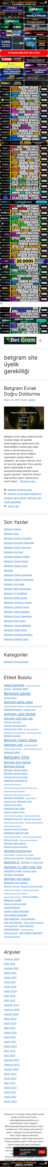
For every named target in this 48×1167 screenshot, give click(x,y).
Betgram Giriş (11, 533)
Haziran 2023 (11, 1069)
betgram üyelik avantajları (15, 904)
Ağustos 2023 (11, 1060)
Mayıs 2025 (10, 973)
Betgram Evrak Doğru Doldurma (22, 391)
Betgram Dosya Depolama (18, 616)
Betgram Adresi (12, 529)
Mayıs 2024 (10, 1018)
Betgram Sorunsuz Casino (18, 602)
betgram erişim (30, 745)
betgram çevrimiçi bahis (31, 890)
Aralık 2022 (10, 1096)
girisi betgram (28, 919)
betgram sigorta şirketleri (25, 855)
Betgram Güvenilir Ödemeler (19, 543)
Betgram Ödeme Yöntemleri (19, 579)
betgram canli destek (20, 714)
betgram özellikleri (30, 897)
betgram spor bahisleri (14, 858)
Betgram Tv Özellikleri (15, 593)
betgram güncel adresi (16, 773)
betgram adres (20, 688)
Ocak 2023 (10, 1092)
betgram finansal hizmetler (13, 749)
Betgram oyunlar (11, 840)
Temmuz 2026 (11, 959)
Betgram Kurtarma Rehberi (18, 634)
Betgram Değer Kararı (15, 630)
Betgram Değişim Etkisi (16, 639)
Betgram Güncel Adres (16, 770)
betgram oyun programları (28, 840)
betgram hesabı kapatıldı (12, 784)
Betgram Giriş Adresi (17, 762)
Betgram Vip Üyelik (14, 584)
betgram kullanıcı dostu (14, 812)
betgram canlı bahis (12, 722)
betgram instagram (14, 798)
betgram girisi (12, 752)
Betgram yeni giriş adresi (32, 886)
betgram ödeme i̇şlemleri (12, 897)
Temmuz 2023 (11, 1064)
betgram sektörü (9, 855)
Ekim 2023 (9, 1051)
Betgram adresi (17, 693)
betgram (7, 689)
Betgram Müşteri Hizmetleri (16, 829)
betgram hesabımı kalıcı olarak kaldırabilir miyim (20, 788)
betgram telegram (33, 858)
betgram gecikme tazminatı (32, 749)
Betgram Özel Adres (15, 621)
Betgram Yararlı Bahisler (17, 611)
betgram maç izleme (32, 819)
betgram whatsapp (14, 874)
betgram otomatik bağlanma (32, 837)
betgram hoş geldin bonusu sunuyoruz (17, 795)
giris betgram (11, 918)
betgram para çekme (15, 498)
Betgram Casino (12, 735)
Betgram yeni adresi (15, 882)
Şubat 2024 (10, 1032)
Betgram (8, 570)
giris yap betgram (13, 922)
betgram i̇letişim (30, 798)
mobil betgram (11, 929)
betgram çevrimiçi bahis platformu (15, 893)
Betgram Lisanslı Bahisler (17, 625)
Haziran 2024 (11, 1014)
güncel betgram (11, 926)
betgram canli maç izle (18, 718)
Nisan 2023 (10, 1078)
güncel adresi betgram (33, 922)
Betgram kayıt (25, 801)
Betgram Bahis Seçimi (15, 598)
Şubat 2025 (10, 977)
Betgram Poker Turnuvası (17, 547)
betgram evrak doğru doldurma (24, 493)
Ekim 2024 (9, 996)
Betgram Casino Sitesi (20, 740)
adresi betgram (14, 685)
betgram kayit (10, 801)
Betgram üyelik (12, 900)
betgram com (13, 744)
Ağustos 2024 (11, 1005)
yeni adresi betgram (31, 932)
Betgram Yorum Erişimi (16, 561)
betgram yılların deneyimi (12, 890)
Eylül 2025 (9, 963)
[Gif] (24, 142)
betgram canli (29, 710)
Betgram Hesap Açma (15, 566)
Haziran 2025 (11, 968)
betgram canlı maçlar (31, 729)
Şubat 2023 (10, 1087)
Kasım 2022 (10, 1101)
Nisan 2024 (10, 1023)
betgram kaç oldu (14, 808)
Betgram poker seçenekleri (16, 847)
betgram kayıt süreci (13, 805)
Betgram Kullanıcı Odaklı (17, 556)
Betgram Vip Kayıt (13, 552)
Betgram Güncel (14, 766)
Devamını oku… (28, 481)
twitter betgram (11, 933)
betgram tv (12, 862)
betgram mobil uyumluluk (12, 826)
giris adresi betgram (15, 915)
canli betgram (12, 907)
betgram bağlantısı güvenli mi (14, 706)
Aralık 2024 (10, 986)
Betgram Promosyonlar (20, 489)
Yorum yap (13, 506)
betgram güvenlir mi (15, 780)
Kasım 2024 (10, 991)
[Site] (24, 89)
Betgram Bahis (10, 698)
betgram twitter (30, 871)
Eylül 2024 (9, 1000)
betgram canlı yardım (34, 733)
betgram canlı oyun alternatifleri (15, 733)
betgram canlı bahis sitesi (15, 725)
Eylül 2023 (9, 1055)
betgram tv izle (12, 871)
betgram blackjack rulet (34, 706)
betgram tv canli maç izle (23, 867)
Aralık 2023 (10, 1041)
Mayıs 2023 (10, 1074)
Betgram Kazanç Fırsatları (17, 538)
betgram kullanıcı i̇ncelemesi (13, 816)
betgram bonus (13, 709)
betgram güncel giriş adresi (16, 777)
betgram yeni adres (17, 878)
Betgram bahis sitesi (18, 702)
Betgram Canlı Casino (13, 729)
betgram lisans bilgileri (32, 816)
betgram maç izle (13, 819)
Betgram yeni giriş (12, 886)
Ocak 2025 (10, 982)
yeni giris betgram (12, 937)
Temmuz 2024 (11, 1009)
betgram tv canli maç (32, 862)
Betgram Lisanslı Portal (16, 607)
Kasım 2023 (10, 1046)
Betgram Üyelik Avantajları (18, 575)
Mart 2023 (9, 1083)
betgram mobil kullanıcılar (34, 823)
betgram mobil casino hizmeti (14, 823)
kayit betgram (26, 925)
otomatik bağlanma (27, 930)
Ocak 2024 (10, 1037)
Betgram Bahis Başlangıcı (17, 588)
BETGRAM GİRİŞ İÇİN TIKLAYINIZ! (24, 53)
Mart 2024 (9, 1028)
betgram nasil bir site (16, 832)
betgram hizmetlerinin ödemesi (14, 791)
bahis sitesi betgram (33, 686)
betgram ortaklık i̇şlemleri (12, 837)
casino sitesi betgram (16, 911)
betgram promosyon (18, 851)
